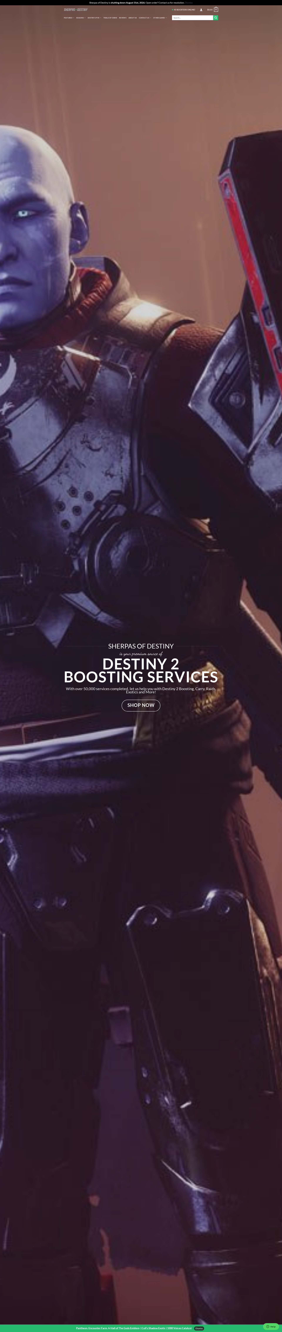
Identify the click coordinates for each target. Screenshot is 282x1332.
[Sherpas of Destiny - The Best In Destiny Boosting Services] (76, 9)
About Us (133, 18)
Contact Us (144, 18)
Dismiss (199, 1328)
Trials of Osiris (110, 18)
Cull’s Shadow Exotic (154, 1328)
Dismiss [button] (189, 2)
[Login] (201, 9)
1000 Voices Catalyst (179, 1328)
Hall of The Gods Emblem (125, 1328)
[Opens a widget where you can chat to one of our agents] (271, 1327)
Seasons (80, 18)
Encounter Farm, (98, 1328)
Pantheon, (82, 1328)
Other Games (159, 18)
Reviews (122, 18)
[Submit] (215, 17)
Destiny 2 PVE (93, 18)
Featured (68, 18)
